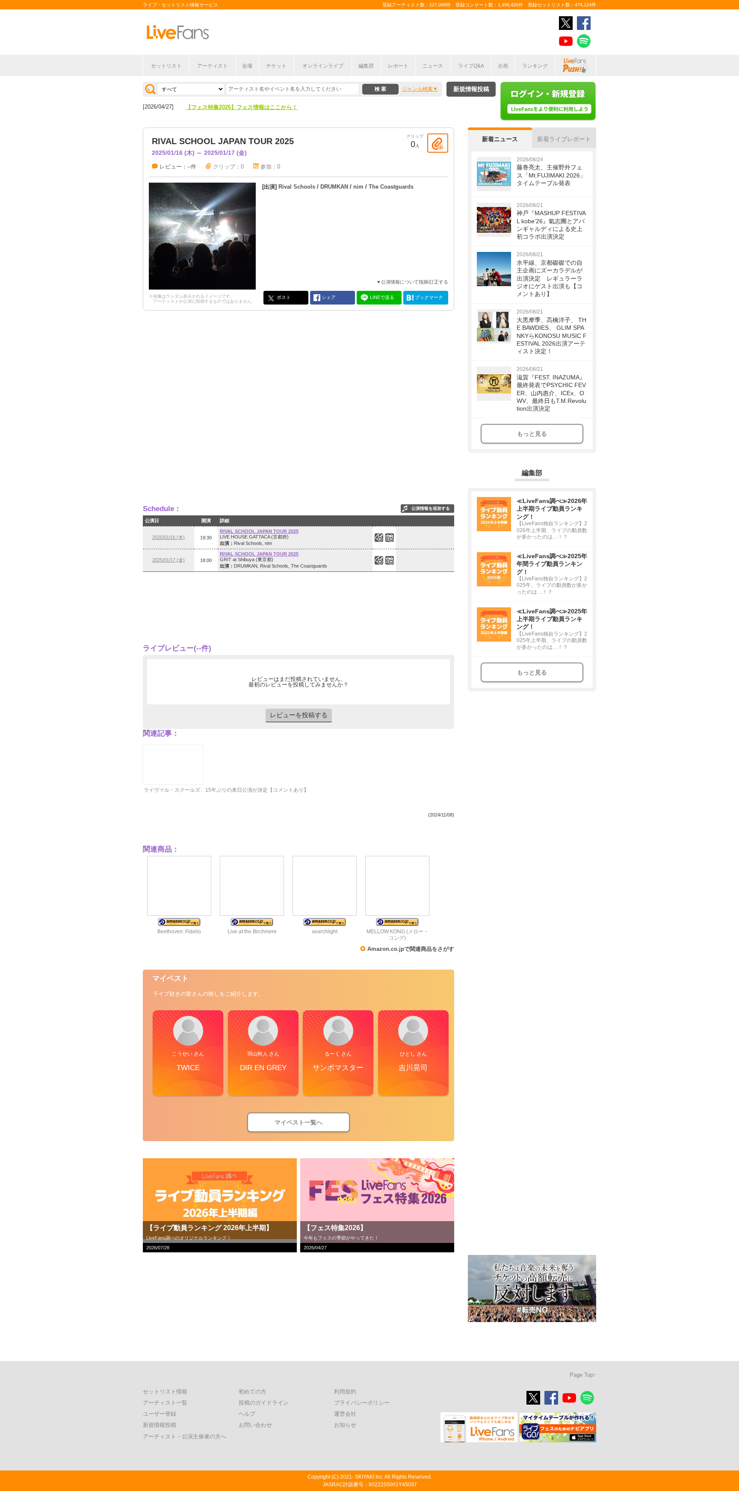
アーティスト (212, 66)
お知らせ (345, 1425)
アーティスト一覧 (165, 1402)
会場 (247, 66)
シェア (328, 297)
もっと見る (532, 433)
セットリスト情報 (165, 1391)
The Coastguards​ (391, 186)
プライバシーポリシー (362, 1402)
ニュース (433, 66)
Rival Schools (296, 186)
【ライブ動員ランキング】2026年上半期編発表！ (247, 107)
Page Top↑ (583, 1375)
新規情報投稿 (471, 89)
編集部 (366, 66)
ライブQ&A (471, 66)
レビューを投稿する (299, 715)
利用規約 (345, 1391)
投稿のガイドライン (264, 1402)
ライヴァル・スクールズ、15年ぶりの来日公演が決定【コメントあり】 (226, 790)
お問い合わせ (255, 1425)
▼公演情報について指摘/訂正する (412, 281)
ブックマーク (428, 297)
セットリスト (166, 66)
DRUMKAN (334, 186)
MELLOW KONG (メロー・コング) (398, 935)
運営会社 (345, 1414)
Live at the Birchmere (252, 932)
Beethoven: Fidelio (179, 932)
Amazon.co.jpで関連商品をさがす (410, 949)
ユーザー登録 (159, 1414)
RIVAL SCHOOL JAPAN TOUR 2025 (259, 531)
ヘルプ (247, 1414)
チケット (276, 66)
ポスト (283, 297)
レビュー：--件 (178, 166)
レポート (398, 66)
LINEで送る (381, 297)
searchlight (324, 932)
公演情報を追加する (430, 508)
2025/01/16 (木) (168, 537)
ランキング (535, 66)
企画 (503, 66)
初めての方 (252, 1391)
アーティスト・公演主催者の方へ (184, 1436)
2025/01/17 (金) (168, 559)
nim (358, 186)
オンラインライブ (322, 66)
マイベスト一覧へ (298, 1122)
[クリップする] (437, 143)
